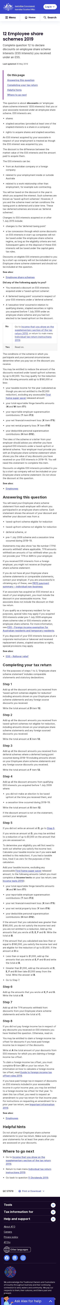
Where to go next (17, 94)
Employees (12, 488)
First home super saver (28, 870)
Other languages (19, 1249)
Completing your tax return (22, 85)
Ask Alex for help (27, 1301)
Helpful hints (14, 89)
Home (32, 17)
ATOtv (7, 1242)
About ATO (9, 1226)
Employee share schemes (20, 277)
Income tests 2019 (13, 880)
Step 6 (50, 828)
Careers (8, 1231)
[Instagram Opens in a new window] (23, 1258)
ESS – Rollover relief (17, 656)
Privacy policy (11, 1237)
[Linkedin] (15, 1258)
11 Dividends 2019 (38, 1177)
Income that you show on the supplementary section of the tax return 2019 (34, 330)
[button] (31, 1191)
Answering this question (20, 80)
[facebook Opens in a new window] (7, 1258)
